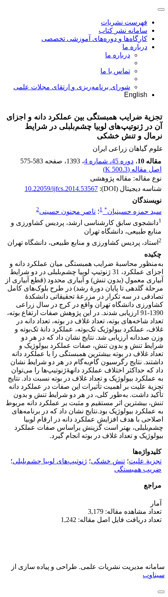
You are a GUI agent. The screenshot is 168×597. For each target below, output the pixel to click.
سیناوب (154, 574)
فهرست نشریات (124, 22)
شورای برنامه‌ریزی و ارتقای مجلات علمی (71, 87)
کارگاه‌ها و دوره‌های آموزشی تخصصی (94, 38)
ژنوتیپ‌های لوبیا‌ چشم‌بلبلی (49, 461)
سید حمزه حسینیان (133, 211)
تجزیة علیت (145, 461)
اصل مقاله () (132, 169)
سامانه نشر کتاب (123, 30)
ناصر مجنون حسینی (67, 211)
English (135, 94)
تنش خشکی (108, 461)
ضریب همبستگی (138, 469)
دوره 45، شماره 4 (109, 161)
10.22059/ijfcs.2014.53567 (61, 188)
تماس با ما (115, 71)
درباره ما (134, 46)
